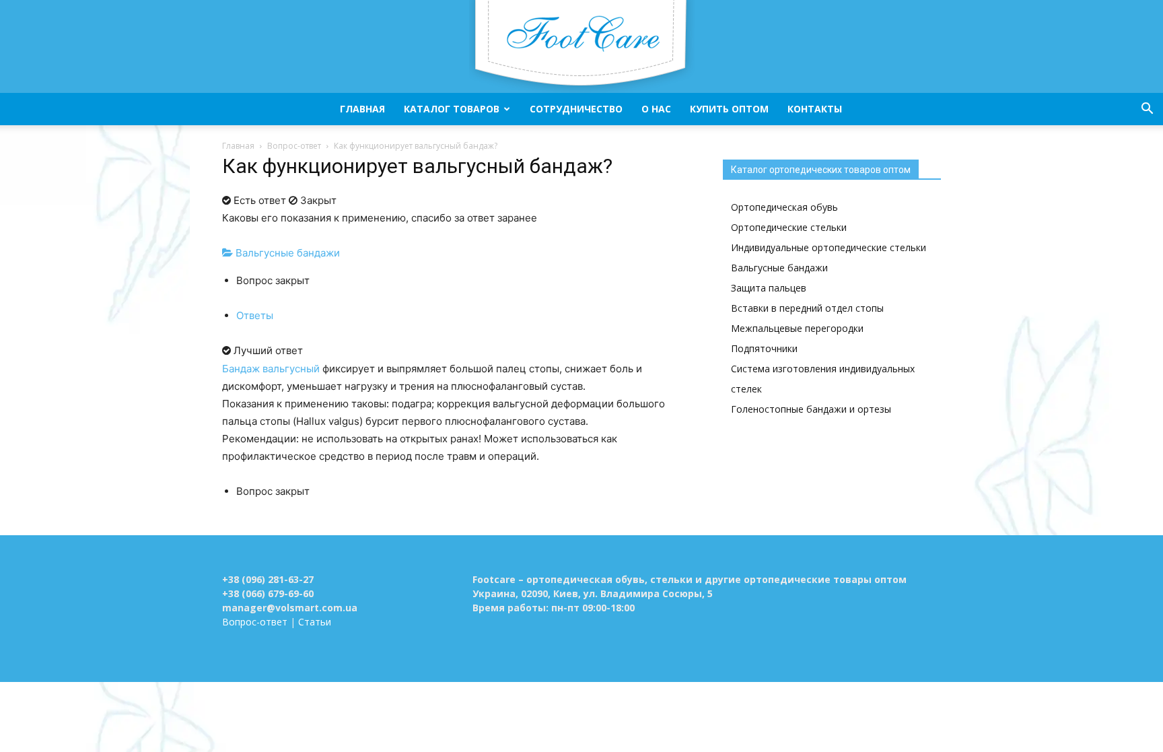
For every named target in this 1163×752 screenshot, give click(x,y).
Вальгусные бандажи (286, 252)
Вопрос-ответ (294, 145)
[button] (1147, 110)
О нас (656, 108)
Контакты (814, 108)
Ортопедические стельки (789, 227)
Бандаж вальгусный (271, 368)
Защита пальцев (768, 287)
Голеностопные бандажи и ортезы (811, 409)
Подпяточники (764, 348)
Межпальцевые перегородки (797, 328)
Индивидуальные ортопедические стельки (828, 247)
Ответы (254, 315)
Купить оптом (729, 108)
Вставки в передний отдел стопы (807, 308)
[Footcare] (581, 46)
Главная (362, 108)
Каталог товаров (451, 108)
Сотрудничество (576, 108)
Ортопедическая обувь (784, 207)
